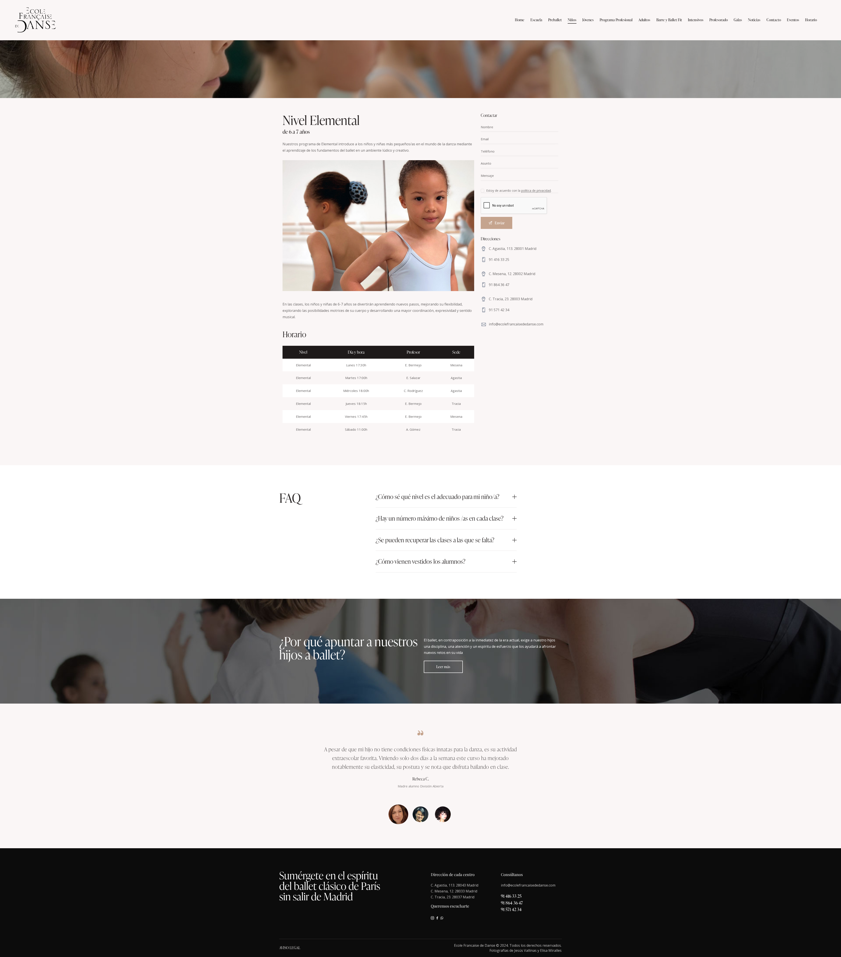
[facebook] (437, 918)
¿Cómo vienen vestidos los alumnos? (420, 561)
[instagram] (432, 918)
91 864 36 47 (499, 284)
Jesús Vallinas (525, 950)
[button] (446, 497)
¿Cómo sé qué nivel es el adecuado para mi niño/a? (437, 496)
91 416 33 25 (499, 259)
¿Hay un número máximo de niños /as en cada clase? (440, 518)
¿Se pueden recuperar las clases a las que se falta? (435, 540)
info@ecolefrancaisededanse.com (516, 324)
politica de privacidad (536, 190)
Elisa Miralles (551, 950)
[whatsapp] (441, 918)
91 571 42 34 (499, 309)
